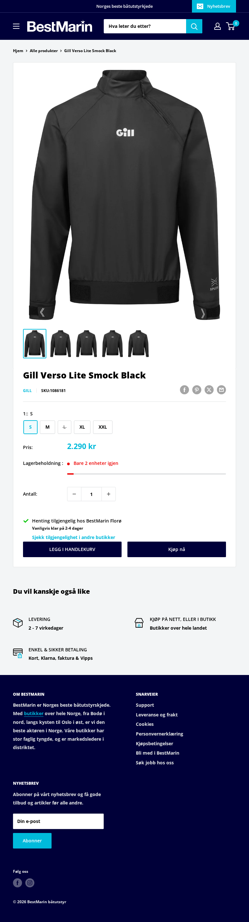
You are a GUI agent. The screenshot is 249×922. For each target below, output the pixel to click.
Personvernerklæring (159, 734)
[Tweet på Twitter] (209, 389)
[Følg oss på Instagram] (29, 882)
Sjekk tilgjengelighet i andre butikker (73, 537)
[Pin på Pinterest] (196, 389)
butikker (33, 713)
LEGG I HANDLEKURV (72, 549)
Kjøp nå (176, 549)
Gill (27, 390)
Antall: (30, 494)
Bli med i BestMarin (157, 753)
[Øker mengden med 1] (108, 494)
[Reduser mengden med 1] (74, 494)
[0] (231, 26)
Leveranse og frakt (157, 715)
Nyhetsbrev (218, 6)
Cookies (145, 724)
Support (145, 705)
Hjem (18, 50)
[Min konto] (217, 26)
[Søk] (194, 26)
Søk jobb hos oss (155, 762)
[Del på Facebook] (184, 389)
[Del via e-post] (221, 389)
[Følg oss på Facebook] (17, 882)
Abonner (32, 841)
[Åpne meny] (16, 26)
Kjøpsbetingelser (154, 743)
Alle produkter (44, 50)
